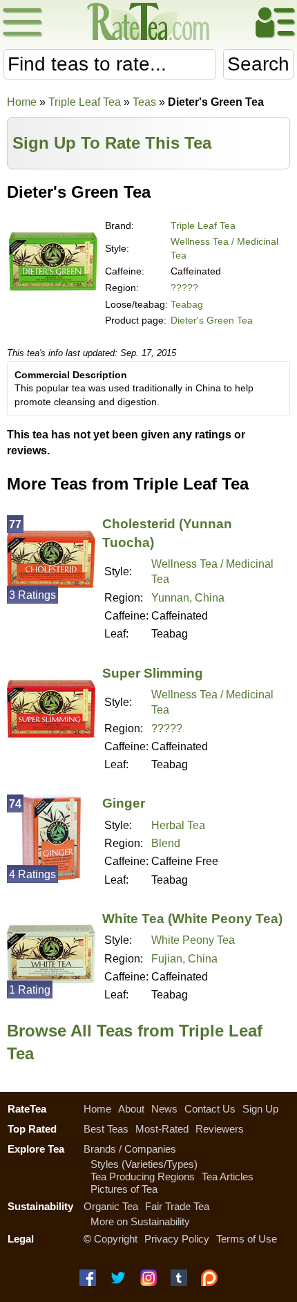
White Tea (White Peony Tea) (192, 918)
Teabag (187, 304)
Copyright (115, 1239)
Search (258, 64)
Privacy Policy (176, 1239)
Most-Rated (162, 1129)
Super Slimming (152, 673)
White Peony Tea (193, 940)
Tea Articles (227, 1176)
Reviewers (219, 1129)
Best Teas (106, 1129)
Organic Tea (111, 1206)
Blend (165, 843)
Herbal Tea (178, 825)
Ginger (123, 803)
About (131, 1109)
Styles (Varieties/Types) (144, 1164)
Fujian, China (184, 959)
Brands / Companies (130, 1149)
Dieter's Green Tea (212, 320)
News (164, 1109)
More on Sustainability (140, 1221)
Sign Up (260, 1109)
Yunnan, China (187, 598)
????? (184, 287)
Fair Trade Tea (177, 1206)
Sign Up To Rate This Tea (111, 142)
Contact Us (210, 1109)
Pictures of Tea (123, 1189)
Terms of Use (246, 1239)
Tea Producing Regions (142, 1176)
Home (22, 102)
